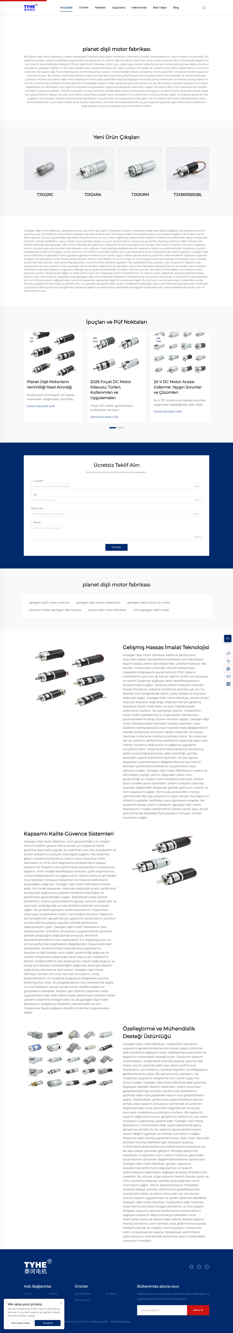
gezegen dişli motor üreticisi (49, 602)
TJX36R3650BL (188, 194)
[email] (228, 676)
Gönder (116, 547)
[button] (113, 427)
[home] (31, 7)
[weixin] (228, 684)
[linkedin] (206, 1266)
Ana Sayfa (66, 7)
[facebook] (191, 1266)
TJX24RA (92, 194)
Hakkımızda (139, 7)
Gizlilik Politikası (120, 1321)
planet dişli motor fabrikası (107, 610)
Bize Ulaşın (160, 7)
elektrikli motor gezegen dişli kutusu (55, 610)
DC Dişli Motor (83, 1293)
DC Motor (111, 1293)
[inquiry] (228, 653)
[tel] (228, 661)
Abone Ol (198, 1310)
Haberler (100, 7)
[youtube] (199, 1266)
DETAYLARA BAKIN (45, 168)
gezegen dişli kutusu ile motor (149, 602)
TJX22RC (45, 194)
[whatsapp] (228, 669)
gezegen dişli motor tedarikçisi (98, 602)
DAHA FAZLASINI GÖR (41, 406)
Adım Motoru (82, 1300)
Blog (176, 7)
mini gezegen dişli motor (151, 610)
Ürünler (83, 7)
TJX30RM (140, 194)
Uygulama (118, 7)
